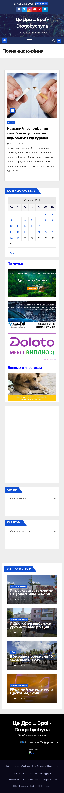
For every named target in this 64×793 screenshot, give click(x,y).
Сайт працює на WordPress (18, 766)
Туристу (47, 786)
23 (52, 232)
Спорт (37, 780)
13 (32, 226)
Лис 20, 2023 (16, 144)
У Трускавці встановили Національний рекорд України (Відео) (31, 594)
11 (18, 226)
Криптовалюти (12, 780)
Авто (55, 780)
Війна (13, 652)
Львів (30, 773)
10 (11, 226)
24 (11, 238)
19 (25, 232)
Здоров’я (47, 780)
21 (39, 232)
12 (25, 226)
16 (52, 226)
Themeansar (52, 766)
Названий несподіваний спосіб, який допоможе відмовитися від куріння (27, 133)
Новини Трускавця (18, 586)
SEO (40, 786)
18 (18, 232)
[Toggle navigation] (29, 40)
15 (46, 226)
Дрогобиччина (19, 773)
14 (39, 226)
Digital (32, 786)
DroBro (11, 122)
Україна (38, 773)
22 (46, 232)
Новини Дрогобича (19, 619)
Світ (23, 780)
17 (11, 232)
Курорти (47, 773)
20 (32, 232)
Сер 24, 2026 (19, 599)
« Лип (11, 253)
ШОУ (15, 786)
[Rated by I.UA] (32, 753)
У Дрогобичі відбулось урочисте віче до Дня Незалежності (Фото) (30, 627)
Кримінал (23, 786)
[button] (53, 40)
